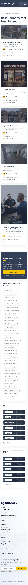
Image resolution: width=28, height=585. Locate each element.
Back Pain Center (8, 167)
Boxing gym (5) (9, 320)
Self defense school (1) (12, 380)
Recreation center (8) (11, 317)
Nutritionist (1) (9, 397)
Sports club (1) (9, 383)
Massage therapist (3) (11, 334)
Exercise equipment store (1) (13, 373)
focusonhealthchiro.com (12, 53)
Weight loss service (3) (12, 343)
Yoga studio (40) (10, 297)
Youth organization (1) (11, 393)
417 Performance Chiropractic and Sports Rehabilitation (13, 228)
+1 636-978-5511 (10, 180)
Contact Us (4, 527)
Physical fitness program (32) (13, 310)
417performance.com (11, 239)
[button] (8, 443)
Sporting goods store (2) (12, 353)
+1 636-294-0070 (10, 103)
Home (3, 13)
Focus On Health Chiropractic (12, 42)
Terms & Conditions (6, 529)
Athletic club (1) (10, 370)
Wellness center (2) (11, 350)
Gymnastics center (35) (12, 307)
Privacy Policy (5, 532)
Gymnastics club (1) (11, 363)
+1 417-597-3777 (10, 242)
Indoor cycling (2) (10, 360)
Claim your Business (7, 553)
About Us (3, 524)
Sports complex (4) (11, 330)
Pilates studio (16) (10, 314)
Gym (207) (8, 290)
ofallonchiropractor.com (12, 177)
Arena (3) (8, 337)
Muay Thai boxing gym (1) (12, 390)
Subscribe (21, 568)
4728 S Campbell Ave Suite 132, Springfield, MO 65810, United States (13, 232)
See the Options (14, 272)
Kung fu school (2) (10, 357)
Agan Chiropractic (9, 90)
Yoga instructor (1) (10, 367)
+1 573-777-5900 (10, 55)
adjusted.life (8, 136)
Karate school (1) (10, 387)
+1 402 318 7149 (5, 510)
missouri (8, 13)
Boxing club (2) (9, 347)
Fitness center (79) (10, 294)
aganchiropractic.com (11, 100)
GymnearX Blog (5, 541)
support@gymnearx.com (8, 515)
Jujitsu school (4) (10, 327)
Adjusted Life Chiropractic (11, 126)
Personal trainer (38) (11, 300)
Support (3, 544)
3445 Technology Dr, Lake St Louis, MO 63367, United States (13, 129)
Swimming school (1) (11, 377)
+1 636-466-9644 (10, 139)
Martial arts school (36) (12, 304)
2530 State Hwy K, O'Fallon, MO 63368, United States (13, 170)
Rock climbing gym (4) (11, 324)
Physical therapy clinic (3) (13, 340)
